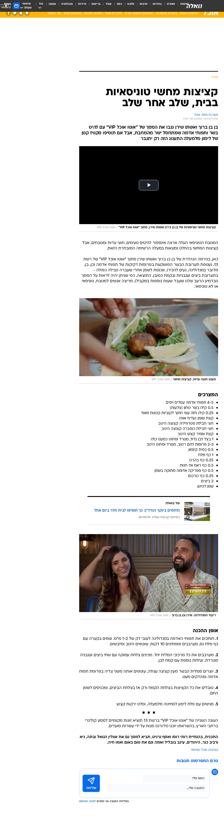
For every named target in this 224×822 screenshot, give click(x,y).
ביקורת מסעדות (166, 13)
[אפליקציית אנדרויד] (27, 13)
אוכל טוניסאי (199, 750)
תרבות (143, 4)
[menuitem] (168, 6)
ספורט (171, 4)
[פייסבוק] (8, 13)
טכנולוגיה (67, 4)
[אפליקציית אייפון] (21, 13)
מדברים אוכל (113, 13)
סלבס (130, 4)
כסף (119, 4)
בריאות (95, 4)
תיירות (82, 4)
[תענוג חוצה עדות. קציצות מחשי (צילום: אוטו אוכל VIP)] (148, 341)
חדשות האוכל (189, 13)
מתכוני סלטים (93, 13)
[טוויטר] (15, 13)
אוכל (109, 4)
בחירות (157, 4)
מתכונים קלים (73, 13)
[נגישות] (6, 6)
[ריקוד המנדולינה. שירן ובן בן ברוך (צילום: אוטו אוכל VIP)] (148, 577)
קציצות (213, 750)
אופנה (52, 4)
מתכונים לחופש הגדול (139, 13)
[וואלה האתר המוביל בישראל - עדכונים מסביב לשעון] (194, 6)
